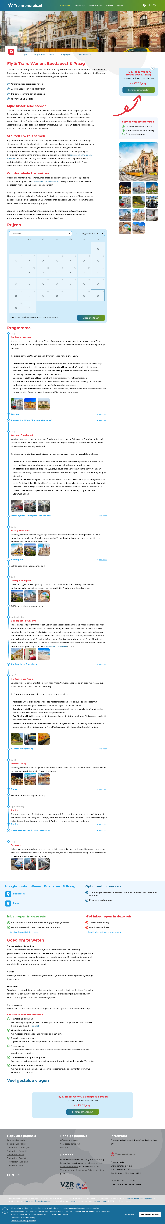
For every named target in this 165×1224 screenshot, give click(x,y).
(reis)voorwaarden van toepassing (36, 1201)
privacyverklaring (100, 1201)
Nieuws (120, 5)
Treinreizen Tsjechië (16, 1158)
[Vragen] (144, 5)
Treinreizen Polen (15, 1154)
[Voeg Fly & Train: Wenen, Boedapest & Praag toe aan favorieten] (152, 67)
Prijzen (25, 54)
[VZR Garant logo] (68, 1188)
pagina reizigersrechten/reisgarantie (138, 1198)
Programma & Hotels (44, 54)
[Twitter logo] (14, 1175)
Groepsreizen (95, 5)
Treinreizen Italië (15, 1165)
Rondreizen (65, 5)
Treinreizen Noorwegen (18, 1147)
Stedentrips (79, 5)
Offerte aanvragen (69, 1140)
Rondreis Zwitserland (17, 1140)
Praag (16, 903)
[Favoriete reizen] (155, 5)
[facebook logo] (9, 1175)
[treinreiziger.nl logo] (124, 1155)
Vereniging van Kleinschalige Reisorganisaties (82, 1170)
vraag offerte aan (91, 318)
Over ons (64, 1147)
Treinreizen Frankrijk (17, 1151)
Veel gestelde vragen (70, 1143)
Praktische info (84, 54)
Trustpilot (34, 1025)
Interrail (109, 5)
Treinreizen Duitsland (17, 1161)
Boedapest (19, 894)
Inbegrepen (65, 54)
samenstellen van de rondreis (45, 181)
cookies (72, 1201)
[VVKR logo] (83, 1188)
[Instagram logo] (19, 1175)
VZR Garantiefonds (69, 1166)
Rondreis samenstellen (138, 90)
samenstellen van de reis (55, 646)
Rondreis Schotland (16, 1143)
